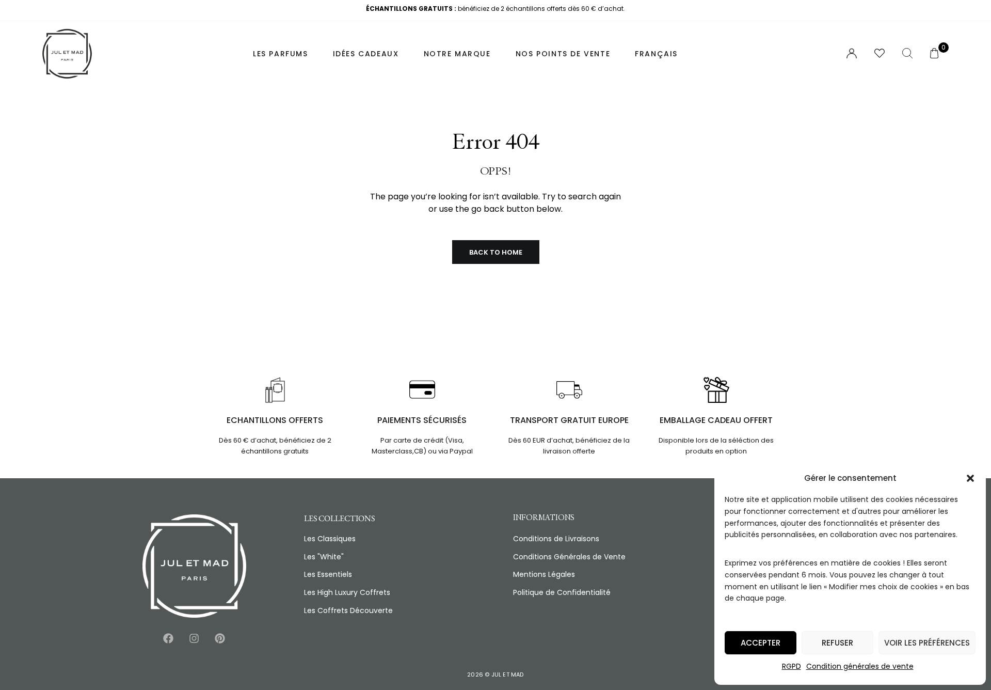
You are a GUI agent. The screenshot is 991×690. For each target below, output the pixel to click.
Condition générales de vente (860, 666)
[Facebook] (168, 638)
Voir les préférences (927, 642)
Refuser (837, 642)
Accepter (760, 642)
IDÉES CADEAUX (366, 54)
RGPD (791, 666)
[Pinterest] (220, 638)
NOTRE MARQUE (457, 54)
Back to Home (495, 252)
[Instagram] (194, 638)
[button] (970, 478)
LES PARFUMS (280, 54)
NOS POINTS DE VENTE (563, 54)
